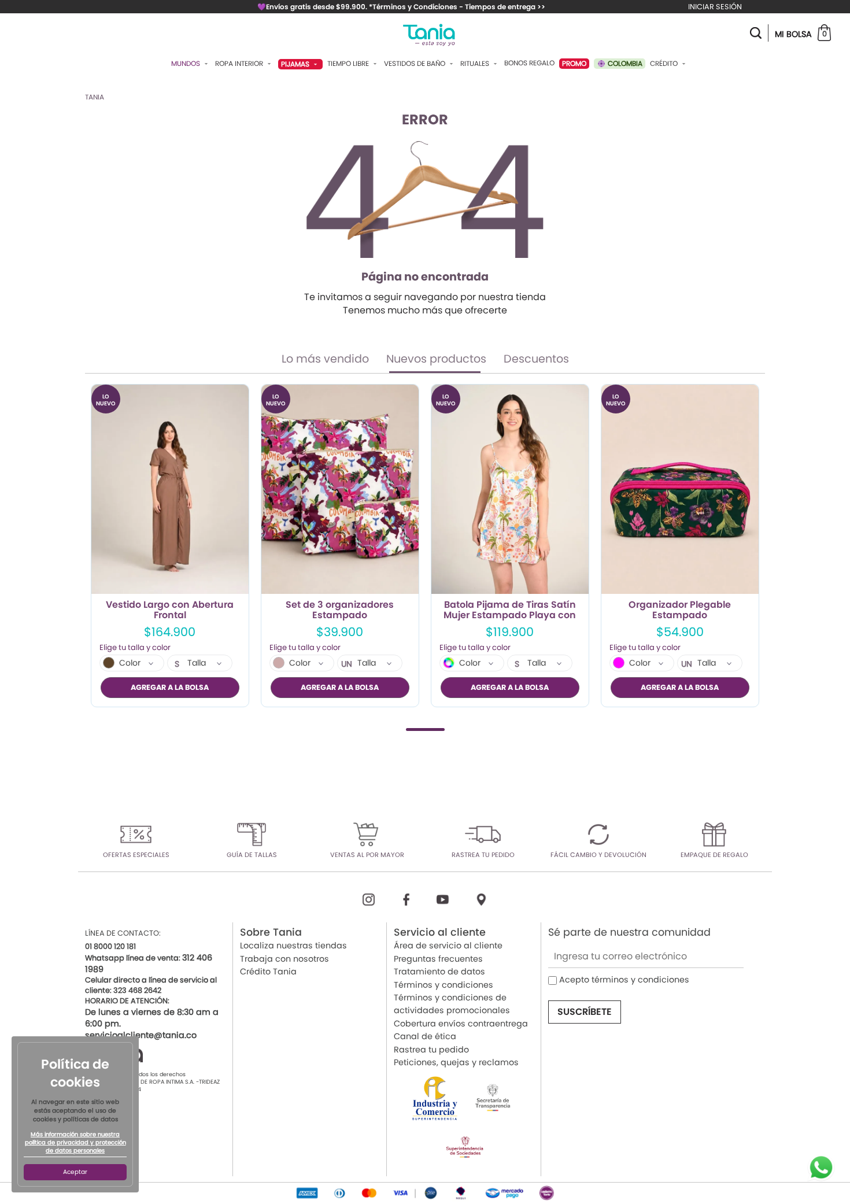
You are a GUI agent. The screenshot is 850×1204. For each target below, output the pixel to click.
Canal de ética (425, 1036)
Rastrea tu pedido (431, 1049)
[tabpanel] (170, 545)
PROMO (574, 63)
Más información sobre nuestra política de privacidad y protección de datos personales (75, 1143)
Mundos (186, 63)
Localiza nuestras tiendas (293, 945)
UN (346, 664)
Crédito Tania (268, 971)
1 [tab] (425, 729)
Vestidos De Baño (415, 63)
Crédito (664, 63)
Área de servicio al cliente (448, 945)
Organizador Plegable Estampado (680, 610)
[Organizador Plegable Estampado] (680, 489)
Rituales (475, 63)
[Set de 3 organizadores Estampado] (340, 489)
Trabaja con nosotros (284, 959)
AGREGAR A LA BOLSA (170, 687)
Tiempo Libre (349, 63)
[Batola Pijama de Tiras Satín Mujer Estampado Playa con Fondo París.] (510, 489)
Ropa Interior (240, 63)
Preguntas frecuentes (438, 959)
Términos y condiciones (443, 985)
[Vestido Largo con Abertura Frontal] (170, 489)
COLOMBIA (624, 63)
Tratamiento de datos (439, 971)
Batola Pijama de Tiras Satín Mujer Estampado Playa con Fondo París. (510, 610)
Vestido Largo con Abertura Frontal (170, 610)
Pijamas (296, 64)
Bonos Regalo (529, 63)
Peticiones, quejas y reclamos (456, 1062)
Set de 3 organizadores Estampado (340, 610)
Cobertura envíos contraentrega (461, 1023)
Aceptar (75, 1172)
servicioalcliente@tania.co (141, 1035)
